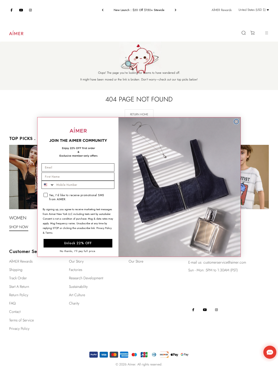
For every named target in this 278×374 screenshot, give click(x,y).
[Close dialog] (236, 121)
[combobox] (48, 185)
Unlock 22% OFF (78, 243)
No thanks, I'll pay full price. (78, 251)
